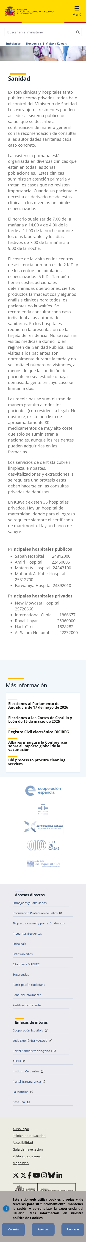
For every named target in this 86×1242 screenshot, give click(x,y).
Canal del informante (27, 995)
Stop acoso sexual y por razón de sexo (39, 923)
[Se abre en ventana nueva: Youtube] (36, 1175)
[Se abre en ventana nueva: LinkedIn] (59, 1175)
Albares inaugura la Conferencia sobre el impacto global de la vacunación (37, 746)
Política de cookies (27, 1156)
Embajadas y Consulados (30, 903)
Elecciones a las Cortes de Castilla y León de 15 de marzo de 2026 (40, 719)
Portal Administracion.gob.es (33, 1051)
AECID (17, 1061)
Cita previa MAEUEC (26, 964)
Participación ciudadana (29, 985)
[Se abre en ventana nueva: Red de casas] (43, 845)
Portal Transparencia (27, 1081)
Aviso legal (21, 1129)
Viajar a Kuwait (56, 44)
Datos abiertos (23, 954)
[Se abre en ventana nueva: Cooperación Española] (43, 791)
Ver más (13, 1229)
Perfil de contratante (27, 1005)
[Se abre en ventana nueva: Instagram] (44, 1175)
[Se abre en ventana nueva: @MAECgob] (16, 1175)
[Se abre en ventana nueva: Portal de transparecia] (42, 863)
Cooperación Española (28, 1030)
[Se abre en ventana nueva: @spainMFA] (23, 1175)
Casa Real (19, 1102)
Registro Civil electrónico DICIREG (38, 731)
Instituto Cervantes (26, 1071)
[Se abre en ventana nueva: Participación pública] (43, 827)
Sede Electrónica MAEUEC (30, 1041)
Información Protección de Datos (35, 913)
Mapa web (21, 1163)
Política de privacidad (29, 1136)
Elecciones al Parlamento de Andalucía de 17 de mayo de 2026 (38, 705)
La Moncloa (21, 1092)
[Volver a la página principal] (29, 11)
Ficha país (19, 944)
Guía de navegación (28, 1149)
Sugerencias (21, 974)
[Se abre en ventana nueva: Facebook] (30, 1175)
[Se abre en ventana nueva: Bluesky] (51, 1175)
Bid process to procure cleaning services (36, 762)
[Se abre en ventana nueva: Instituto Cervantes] (43, 809)
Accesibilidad (23, 1142)
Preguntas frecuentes (27, 933)
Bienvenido (33, 44)
